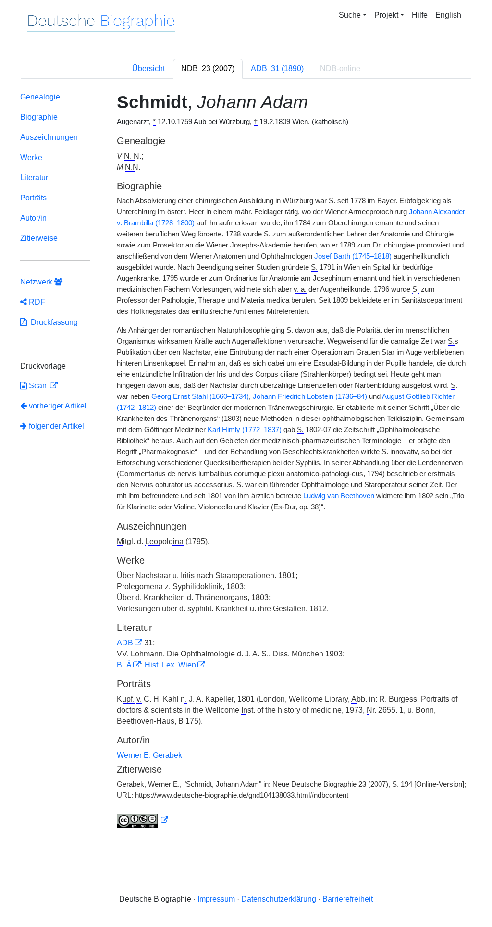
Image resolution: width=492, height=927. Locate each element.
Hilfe (420, 15)
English (448, 15)
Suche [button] (350, 15)
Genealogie (40, 97)
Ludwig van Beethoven (338, 496)
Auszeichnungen (49, 137)
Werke (31, 157)
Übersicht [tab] (148, 68)
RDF (36, 302)
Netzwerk (37, 282)
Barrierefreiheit (347, 899)
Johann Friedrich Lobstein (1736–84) (310, 396)
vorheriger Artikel (57, 406)
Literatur (34, 177)
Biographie (39, 117)
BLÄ (124, 665)
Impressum (216, 899)
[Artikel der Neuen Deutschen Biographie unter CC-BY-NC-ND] (143, 820)
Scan (38, 386)
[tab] (208, 69)
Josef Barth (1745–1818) (353, 256)
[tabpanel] (246, 462)
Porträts (33, 198)
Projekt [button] (386, 15)
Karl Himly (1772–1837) (245, 429)
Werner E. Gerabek (149, 755)
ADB (125, 643)
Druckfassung (52, 322)
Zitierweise (39, 238)
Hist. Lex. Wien (170, 665)
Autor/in (33, 218)
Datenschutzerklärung (278, 899)
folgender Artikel (55, 426)
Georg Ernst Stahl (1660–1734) (200, 396)
